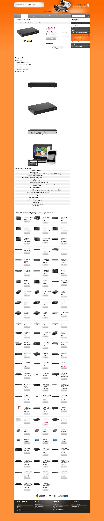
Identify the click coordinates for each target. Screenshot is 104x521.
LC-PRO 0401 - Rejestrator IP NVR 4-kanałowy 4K (65, 449)
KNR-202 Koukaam (28, 291)
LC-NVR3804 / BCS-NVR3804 (27, 271)
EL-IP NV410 (27, 419)
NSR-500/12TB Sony (46, 249)
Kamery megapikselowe (77, 27)
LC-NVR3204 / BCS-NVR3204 (46, 271)
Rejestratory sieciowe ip (77, 37)
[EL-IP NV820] (28, 38)
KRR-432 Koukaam (47, 322)
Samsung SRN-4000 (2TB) (64, 374)
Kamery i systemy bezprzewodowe (79, 32)
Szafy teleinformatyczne (77, 46)
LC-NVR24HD (27, 384)
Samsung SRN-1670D (64, 218)
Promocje (24, 16)
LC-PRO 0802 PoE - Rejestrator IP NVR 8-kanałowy (47, 461)
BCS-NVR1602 (27, 259)
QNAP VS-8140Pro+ (63, 228)
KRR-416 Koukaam (65, 312)
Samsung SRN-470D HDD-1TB (46, 343)
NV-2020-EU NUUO (47, 238)
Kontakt (61, 16)
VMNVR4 (26, 429)
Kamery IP (74, 30)
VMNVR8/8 (45, 439)
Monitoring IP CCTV (77, 23)
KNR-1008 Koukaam (26, 302)
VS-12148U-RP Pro (65, 280)
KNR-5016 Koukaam (45, 302)
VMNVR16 (63, 429)
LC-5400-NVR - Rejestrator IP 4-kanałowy (27, 408)
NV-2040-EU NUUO (28, 217)
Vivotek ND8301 (27, 353)
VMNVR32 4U (27, 448)
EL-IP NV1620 (64, 419)
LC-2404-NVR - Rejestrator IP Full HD (64, 397)
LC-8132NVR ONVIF (27, 333)
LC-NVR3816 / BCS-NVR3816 (64, 249)
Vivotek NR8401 (64, 342)
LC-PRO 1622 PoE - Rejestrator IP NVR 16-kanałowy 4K (28, 473)
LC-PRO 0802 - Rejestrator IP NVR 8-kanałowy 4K (28, 461)
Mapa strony (19, 510)
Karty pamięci (75, 25)
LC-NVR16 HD (46, 373)
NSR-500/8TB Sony (28, 248)
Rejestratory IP (75, 35)
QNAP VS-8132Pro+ (45, 228)
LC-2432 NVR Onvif (47, 332)
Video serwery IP (75, 41)
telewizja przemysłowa (57, 504)
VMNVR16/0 (63, 439)
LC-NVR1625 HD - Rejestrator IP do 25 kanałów (47, 408)
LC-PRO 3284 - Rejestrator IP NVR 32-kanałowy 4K (28, 484)
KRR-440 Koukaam (65, 322)
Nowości (38, 16)
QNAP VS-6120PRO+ (45, 281)
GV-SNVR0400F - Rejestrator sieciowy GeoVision (47, 385)
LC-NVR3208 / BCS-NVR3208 (64, 260)
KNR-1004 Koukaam (63, 292)
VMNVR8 (44, 429)
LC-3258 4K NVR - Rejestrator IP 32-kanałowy (46, 449)
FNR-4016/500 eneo (64, 239)
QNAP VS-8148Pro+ (26, 239)
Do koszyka (27, 221)
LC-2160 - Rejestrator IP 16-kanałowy (27, 397)
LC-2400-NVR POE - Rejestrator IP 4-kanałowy (47, 397)
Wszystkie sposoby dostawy (51, 34)
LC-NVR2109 (64, 353)
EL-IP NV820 (26, 20)
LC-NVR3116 (27, 362)
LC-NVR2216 (64, 362)
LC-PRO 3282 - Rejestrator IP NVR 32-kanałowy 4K (65, 473)
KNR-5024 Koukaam (63, 302)
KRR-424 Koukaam (28, 322)
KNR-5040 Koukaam (45, 313)
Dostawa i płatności (46, 16)
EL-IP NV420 (63, 407)
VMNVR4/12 (26, 439)
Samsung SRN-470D (46, 218)
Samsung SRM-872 (28, 373)
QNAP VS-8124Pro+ (26, 228)
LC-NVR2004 (45, 353)
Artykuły (19, 509)
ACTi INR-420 (27, 342)
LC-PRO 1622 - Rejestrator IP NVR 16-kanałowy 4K (65, 461)
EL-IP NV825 (45, 419)
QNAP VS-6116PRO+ (26, 281)
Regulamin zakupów (39, 506)
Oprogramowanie (75, 44)
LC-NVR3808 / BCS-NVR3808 (46, 260)
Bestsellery (31, 16)
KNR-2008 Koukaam (63, 333)
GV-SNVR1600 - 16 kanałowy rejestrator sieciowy (65, 385)
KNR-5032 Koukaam (26, 313)
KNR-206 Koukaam (47, 291)
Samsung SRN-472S (46, 363)
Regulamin (55, 16)
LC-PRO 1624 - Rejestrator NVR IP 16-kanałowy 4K (46, 473)
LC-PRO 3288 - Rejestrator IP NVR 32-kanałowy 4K (46, 484)
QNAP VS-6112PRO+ (63, 271)
